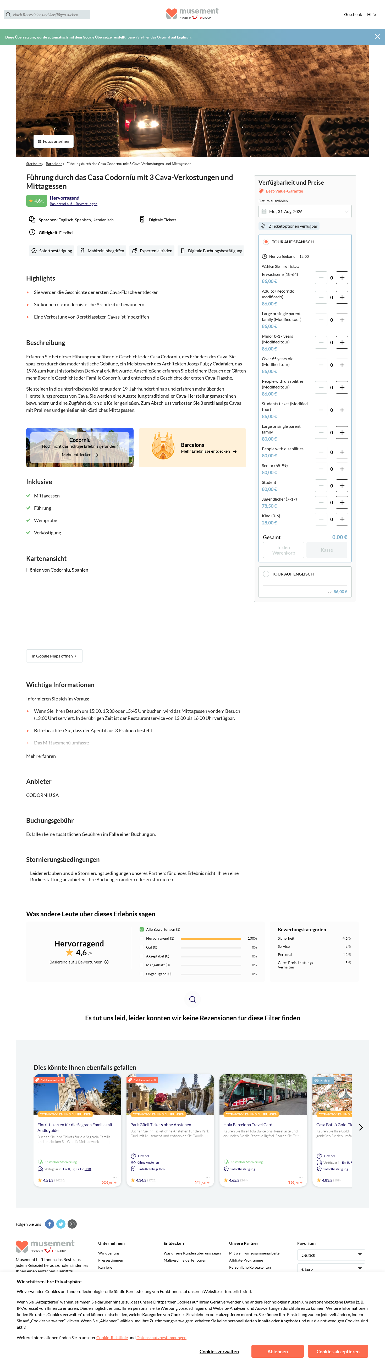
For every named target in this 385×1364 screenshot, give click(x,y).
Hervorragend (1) (160, 938)
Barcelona (54, 163)
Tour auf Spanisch (293, 241)
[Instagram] (71, 1224)
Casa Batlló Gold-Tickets (338, 1124)
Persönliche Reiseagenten (250, 1267)
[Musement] (192, 14)
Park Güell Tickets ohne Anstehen (160, 1124)
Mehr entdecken (77, 454)
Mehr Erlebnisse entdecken (206, 450)
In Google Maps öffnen (53, 655)
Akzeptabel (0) (157, 956)
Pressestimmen (110, 1260)
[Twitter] (60, 1224)
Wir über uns (108, 1253)
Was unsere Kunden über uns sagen (192, 1253)
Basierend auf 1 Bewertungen (73, 203)
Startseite (34, 163)
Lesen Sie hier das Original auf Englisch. (159, 37)
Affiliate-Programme (246, 1260)
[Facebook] (49, 1224)
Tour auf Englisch (293, 573)
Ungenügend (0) (159, 974)
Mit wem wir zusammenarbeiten (255, 1253)
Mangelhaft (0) (158, 965)
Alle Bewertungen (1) (163, 929)
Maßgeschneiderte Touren (185, 1260)
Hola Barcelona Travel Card (247, 1124)
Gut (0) (151, 947)
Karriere (105, 1267)
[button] (305, 241)
